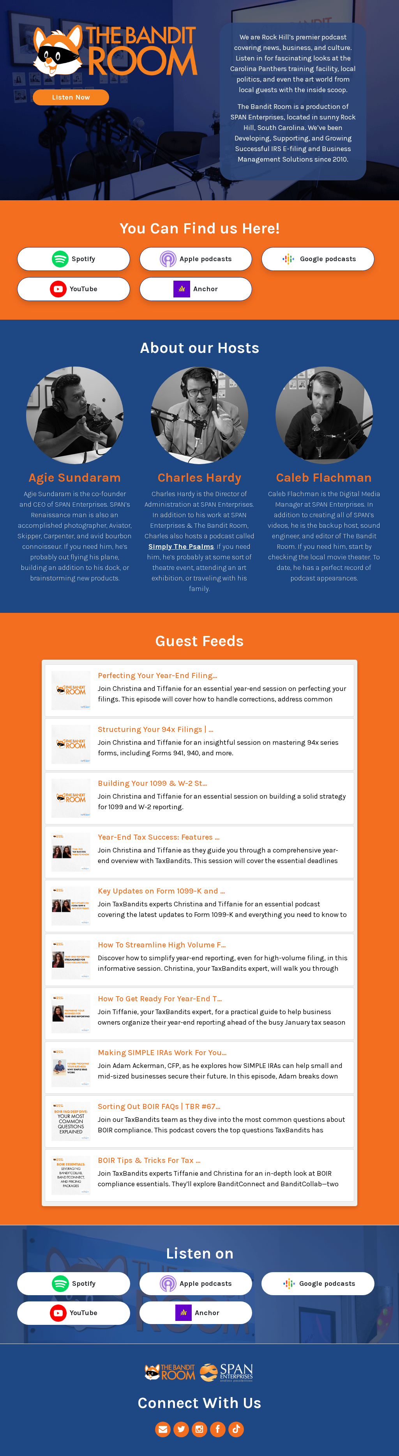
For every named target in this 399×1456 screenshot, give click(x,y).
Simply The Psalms (181, 546)
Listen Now (71, 97)
